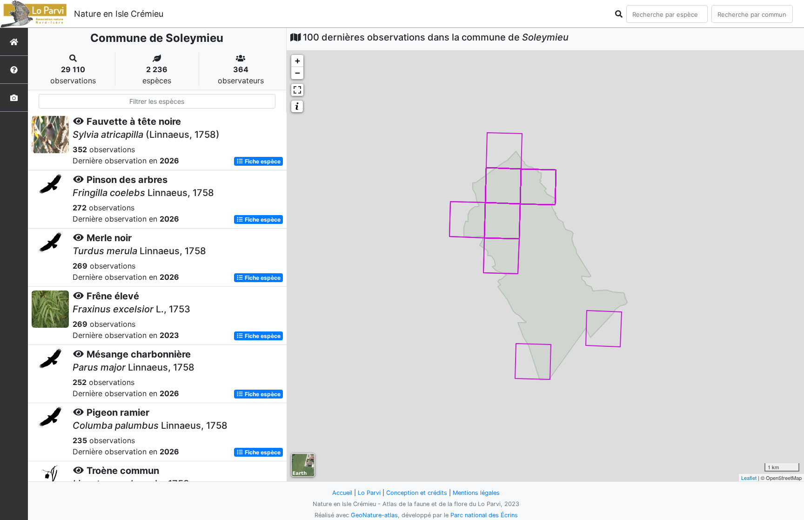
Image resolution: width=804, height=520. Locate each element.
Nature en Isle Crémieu (118, 14)
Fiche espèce (262, 161)
